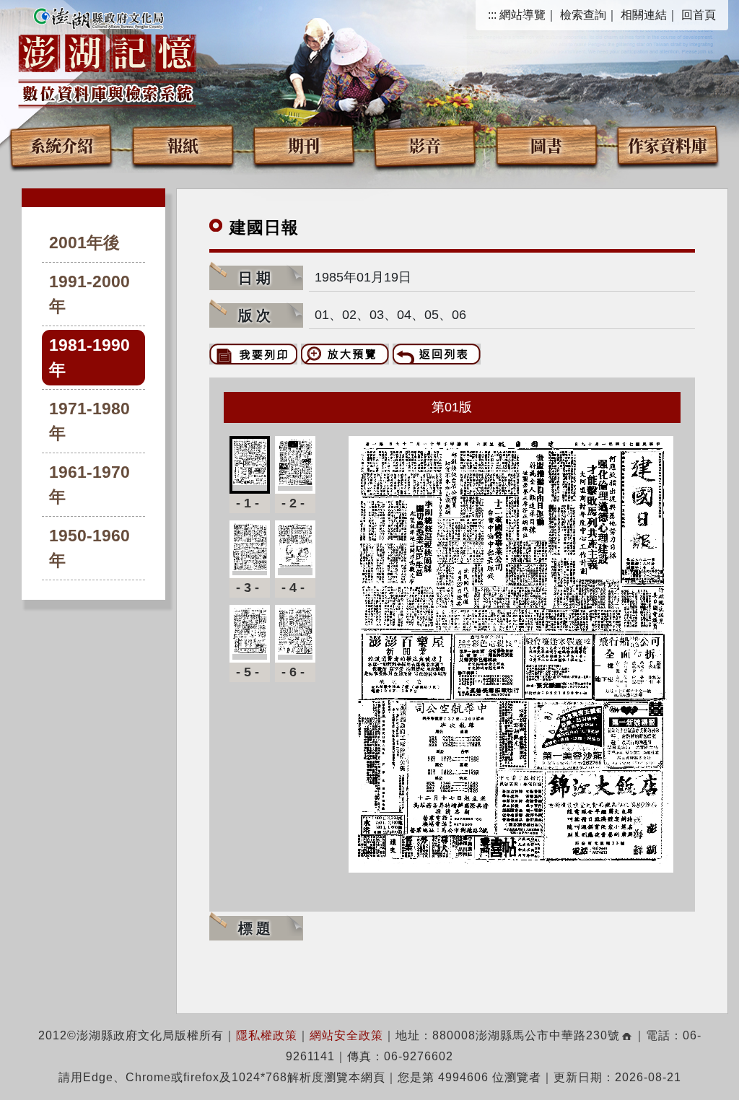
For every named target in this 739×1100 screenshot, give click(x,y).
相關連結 (644, 15)
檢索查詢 (583, 15)
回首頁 (698, 15)
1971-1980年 (89, 421)
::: (492, 15)
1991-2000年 (89, 294)
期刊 (304, 145)
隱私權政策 (266, 1035)
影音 (425, 145)
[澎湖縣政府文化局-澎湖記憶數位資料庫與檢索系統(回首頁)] (107, 55)
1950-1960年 (89, 548)
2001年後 (84, 243)
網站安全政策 (346, 1035)
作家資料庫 (667, 145)
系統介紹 (61, 145)
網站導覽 (522, 15)
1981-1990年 (89, 357)
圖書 (546, 145)
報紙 (182, 145)
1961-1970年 (89, 484)
